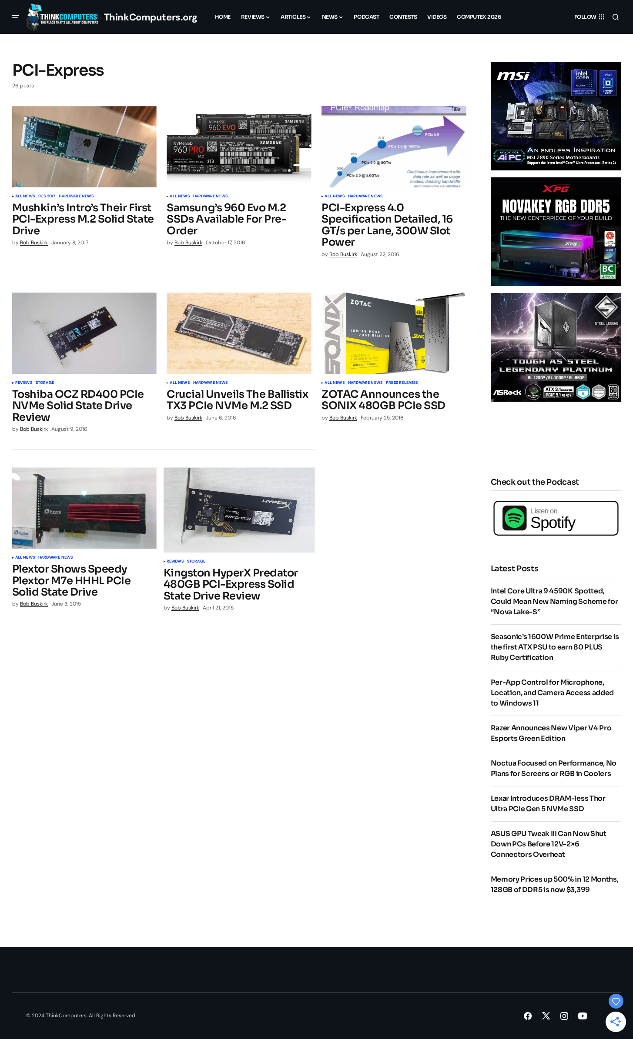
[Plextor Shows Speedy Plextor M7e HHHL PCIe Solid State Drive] (84, 508)
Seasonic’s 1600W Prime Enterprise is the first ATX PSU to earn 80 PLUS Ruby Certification (555, 647)
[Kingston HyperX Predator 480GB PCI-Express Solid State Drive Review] (239, 510)
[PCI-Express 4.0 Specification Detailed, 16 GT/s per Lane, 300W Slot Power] (394, 146)
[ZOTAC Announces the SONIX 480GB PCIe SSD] (394, 333)
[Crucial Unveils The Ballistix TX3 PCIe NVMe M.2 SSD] (239, 333)
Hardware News (76, 196)
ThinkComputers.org (151, 17)
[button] (15, 17)
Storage (45, 383)
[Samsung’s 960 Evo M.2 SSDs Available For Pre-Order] (239, 146)
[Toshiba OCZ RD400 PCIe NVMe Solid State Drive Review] (84, 333)
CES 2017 (46, 196)
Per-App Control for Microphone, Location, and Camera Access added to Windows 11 (552, 693)
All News (25, 196)
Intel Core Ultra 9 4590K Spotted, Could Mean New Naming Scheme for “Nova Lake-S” (554, 601)
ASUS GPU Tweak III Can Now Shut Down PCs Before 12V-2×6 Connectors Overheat (548, 844)
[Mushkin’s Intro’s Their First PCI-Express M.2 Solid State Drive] (84, 146)
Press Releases (402, 383)
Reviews (23, 383)
